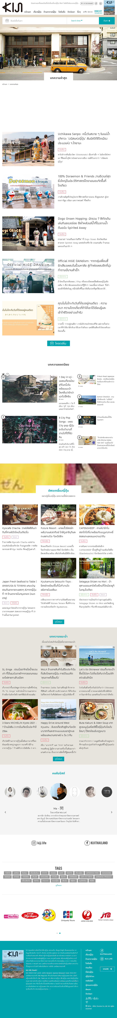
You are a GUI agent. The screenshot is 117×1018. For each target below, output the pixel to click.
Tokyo (7, 873)
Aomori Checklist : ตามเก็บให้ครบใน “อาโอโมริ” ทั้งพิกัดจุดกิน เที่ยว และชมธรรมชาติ (106, 401)
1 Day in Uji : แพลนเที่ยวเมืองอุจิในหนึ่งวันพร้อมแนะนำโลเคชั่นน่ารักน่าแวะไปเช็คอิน (66, 386)
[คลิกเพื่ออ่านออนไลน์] (109, 12)
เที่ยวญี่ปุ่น (37, 12)
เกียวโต (34, 877)
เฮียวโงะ (64, 880)
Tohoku (26, 877)
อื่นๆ (79, 12)
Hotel (36, 880)
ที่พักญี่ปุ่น (45, 541)
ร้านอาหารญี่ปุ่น (50, 12)
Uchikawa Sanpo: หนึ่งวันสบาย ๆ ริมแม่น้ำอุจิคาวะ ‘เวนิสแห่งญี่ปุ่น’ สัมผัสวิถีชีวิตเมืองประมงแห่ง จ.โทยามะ (84, 139)
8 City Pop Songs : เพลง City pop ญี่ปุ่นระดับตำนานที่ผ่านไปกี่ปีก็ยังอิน (66, 427)
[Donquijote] (49, 915)
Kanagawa (106, 873)
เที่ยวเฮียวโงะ (26, 880)
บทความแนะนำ (58, 636)
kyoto (44, 873)
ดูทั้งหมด (58, 885)
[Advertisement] (58, 103)
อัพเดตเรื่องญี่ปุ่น (58, 490)
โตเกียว (24, 873)
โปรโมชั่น (61, 12)
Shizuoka (44, 877)
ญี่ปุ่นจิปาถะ (62, 276)
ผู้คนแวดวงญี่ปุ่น (92, 985)
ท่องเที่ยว (62, 150)
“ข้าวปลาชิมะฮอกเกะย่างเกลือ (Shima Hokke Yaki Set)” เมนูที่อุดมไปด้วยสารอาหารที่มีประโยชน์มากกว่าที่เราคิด (105, 442)
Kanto (69, 873)
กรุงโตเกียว (82, 880)
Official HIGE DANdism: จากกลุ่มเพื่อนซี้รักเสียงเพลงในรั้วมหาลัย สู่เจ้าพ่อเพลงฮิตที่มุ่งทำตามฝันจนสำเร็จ (84, 266)
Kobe (92, 880)
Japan (16, 873)
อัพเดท (15, 537)
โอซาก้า (63, 877)
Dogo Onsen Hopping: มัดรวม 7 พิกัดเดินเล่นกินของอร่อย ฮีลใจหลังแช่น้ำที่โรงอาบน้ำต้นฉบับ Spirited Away (84, 223)
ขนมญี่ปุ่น (55, 880)
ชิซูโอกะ (73, 880)
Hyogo (16, 877)
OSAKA (53, 873)
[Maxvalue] (11, 916)
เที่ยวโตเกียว (35, 873)
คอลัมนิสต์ (58, 772)
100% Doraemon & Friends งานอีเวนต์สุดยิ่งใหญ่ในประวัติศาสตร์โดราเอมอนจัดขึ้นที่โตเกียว (84, 181)
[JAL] (87, 916)
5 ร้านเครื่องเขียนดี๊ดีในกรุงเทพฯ (104, 418)
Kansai (7, 877)
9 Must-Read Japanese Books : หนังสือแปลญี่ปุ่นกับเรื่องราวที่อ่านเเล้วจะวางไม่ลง (105, 380)
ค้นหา (106, 20)
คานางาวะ (46, 880)
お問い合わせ (88, 12)
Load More (58, 343)
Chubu (54, 877)
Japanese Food (92, 873)
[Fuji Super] (30, 916)
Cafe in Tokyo (86, 877)
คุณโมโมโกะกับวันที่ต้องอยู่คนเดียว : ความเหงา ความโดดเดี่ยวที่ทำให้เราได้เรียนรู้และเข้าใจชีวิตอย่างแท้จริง (82, 308)
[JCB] (68, 916)
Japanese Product (104, 877)
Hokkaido (73, 877)
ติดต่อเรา (71, 12)
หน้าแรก (27, 12)
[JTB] (106, 916)
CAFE (61, 873)
